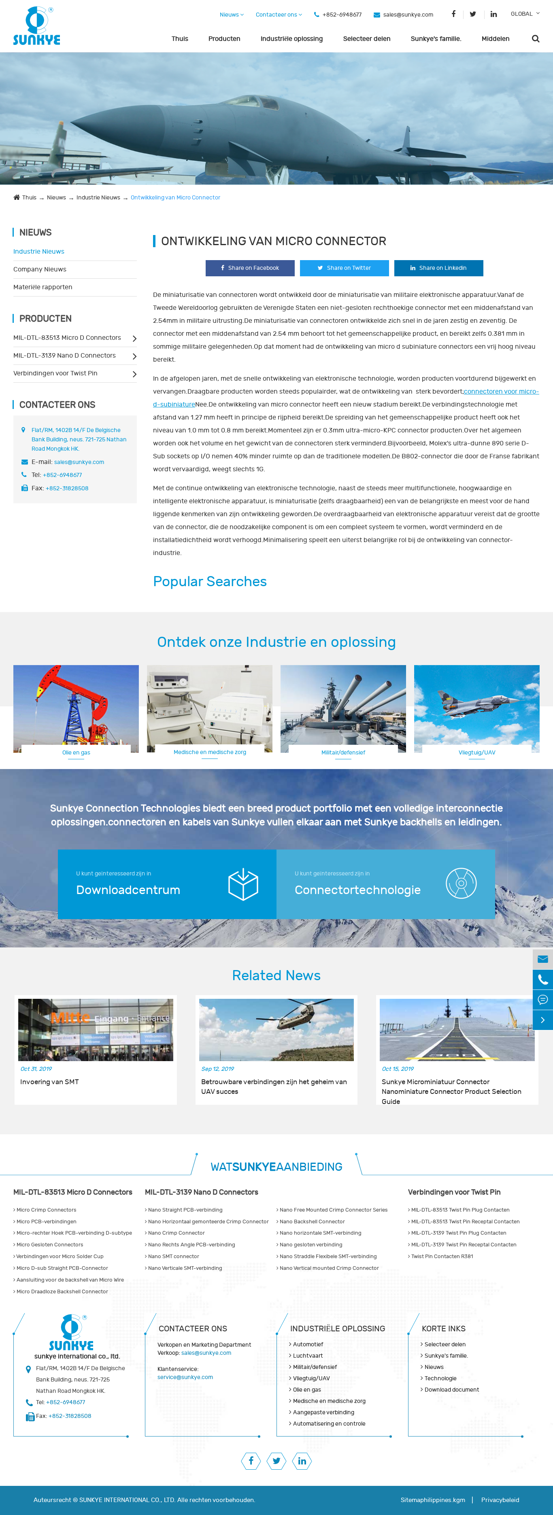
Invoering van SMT (49, 1082)
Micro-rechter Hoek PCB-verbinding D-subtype (73, 1233)
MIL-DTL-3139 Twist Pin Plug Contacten (458, 1233)
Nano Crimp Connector (176, 1233)
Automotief (308, 1344)
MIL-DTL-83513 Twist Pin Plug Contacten (460, 1210)
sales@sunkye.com (408, 14)
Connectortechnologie (358, 890)
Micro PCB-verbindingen (46, 1221)
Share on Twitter (349, 268)
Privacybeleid (500, 1500)
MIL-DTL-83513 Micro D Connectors (67, 337)
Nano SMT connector (173, 1256)
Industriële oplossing (292, 38)
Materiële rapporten (42, 287)
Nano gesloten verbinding (310, 1245)
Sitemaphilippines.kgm (433, 1500)
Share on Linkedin (443, 268)
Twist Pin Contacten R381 (441, 1256)
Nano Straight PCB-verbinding (185, 1210)
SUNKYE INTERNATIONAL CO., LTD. (127, 1500)
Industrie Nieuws (98, 197)
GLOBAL (522, 14)
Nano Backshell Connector (312, 1221)
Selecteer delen (367, 38)
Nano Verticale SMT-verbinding (184, 1268)
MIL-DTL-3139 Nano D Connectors (64, 355)
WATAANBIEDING (276, 1167)
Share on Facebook (253, 268)
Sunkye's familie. (436, 38)
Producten (224, 38)
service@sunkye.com (185, 1377)
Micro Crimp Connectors (46, 1210)
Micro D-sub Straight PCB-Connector (61, 1268)
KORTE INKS (444, 1328)
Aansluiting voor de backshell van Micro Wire (69, 1280)
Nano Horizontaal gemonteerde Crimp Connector (208, 1221)
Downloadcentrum (128, 890)
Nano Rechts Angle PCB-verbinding (191, 1245)
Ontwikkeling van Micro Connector (175, 197)
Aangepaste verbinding (477, 752)
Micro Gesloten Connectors (49, 1245)
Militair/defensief (343, 752)
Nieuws (230, 14)
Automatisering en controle (329, 1423)
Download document (452, 1389)
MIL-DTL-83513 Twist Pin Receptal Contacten (465, 1221)
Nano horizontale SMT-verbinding (320, 1233)
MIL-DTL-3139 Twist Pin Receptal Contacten (463, 1245)
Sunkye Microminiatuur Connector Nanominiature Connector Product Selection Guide (451, 1087)
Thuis (180, 38)
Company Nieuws (39, 269)
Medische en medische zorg (210, 752)
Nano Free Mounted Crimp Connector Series (333, 1210)
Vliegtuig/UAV (311, 1378)
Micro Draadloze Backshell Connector (61, 1291)
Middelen (496, 38)
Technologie (441, 1378)
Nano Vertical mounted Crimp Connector (329, 1268)
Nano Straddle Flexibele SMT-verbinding (328, 1256)
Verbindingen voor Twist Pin (55, 373)
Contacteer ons (277, 14)
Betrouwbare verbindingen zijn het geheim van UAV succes (274, 1087)
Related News (276, 976)
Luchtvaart (308, 1355)
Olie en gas (76, 752)
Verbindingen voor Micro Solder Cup (59, 1256)
